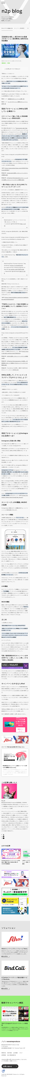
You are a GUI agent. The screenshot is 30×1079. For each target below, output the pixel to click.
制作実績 (9, 1052)
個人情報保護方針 (11, 1055)
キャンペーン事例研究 (19, 28)
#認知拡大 (4, 63)
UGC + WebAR (7, 660)
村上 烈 (3, 800)
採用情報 (4, 1055)
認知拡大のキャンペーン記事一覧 (16, 99)
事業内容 (4, 1052)
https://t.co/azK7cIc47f (16, 265)
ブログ (21, 1052)
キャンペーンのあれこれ (7, 28)
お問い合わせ (7, 1066)
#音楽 (8, 63)
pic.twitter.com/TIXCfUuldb (16, 269)
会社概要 (15, 1052)
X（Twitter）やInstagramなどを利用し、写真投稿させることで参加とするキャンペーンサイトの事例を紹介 (15, 363)
